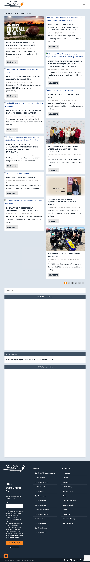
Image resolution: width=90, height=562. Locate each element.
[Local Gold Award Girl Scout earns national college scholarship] (24, 104)
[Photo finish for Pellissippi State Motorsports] (65, 239)
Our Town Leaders (41, 505)
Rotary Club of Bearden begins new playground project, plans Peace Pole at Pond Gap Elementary (65, 63)
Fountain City (67, 487)
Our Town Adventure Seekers (45, 473)
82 (79, 283)
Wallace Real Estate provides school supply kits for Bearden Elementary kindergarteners (63, 27)
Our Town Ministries (42, 510)
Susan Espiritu (52, 69)
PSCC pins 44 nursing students (20, 177)
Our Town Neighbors (42, 514)
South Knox (66, 514)
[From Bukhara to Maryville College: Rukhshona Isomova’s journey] (65, 186)
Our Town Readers (41, 523)
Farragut (66, 482)
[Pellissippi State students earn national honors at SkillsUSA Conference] (65, 132)
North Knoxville (68, 505)
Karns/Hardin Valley (69, 500)
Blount (67, 207)
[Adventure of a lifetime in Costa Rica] (65, 90)
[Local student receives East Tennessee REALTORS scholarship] (24, 202)
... (76, 283)
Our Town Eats (40, 487)
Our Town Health (40, 496)
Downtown (66, 473)
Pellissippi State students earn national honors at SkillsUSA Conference (63, 149)
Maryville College (53, 207)
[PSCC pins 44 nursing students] (24, 173)
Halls (64, 496)
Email (7, 502)
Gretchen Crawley (12, 116)
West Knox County (69, 519)
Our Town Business (41, 482)
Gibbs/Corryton (68, 491)
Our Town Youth (24, 48)
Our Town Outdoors (42, 519)
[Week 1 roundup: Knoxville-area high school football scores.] (24, 28)
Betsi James (10, 82)
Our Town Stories (41, 528)
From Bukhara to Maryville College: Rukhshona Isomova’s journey (62, 201)
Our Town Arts (40, 478)
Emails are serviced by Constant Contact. (14, 537)
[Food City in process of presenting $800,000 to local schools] (24, 71)
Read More (12, 62)
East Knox (66, 478)
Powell (65, 510)
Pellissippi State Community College (16, 180)
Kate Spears (11, 213)
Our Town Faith (40, 491)
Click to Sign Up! (14, 543)
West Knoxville (68, 523)
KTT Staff (10, 48)
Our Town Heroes (41, 500)
